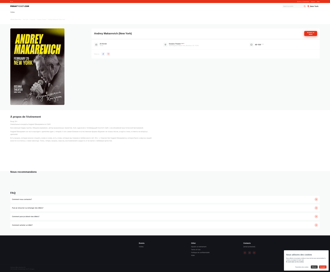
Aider (318, 1)
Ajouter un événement (303, 1)
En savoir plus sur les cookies (295, 261)
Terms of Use (195, 249)
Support (313, 1)
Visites (12, 12)
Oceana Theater (41, 19)
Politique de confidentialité (200, 252)
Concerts (32, 19)
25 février (103, 44)
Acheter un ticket (310, 33)
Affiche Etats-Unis (15, 19)
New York (25, 19)
